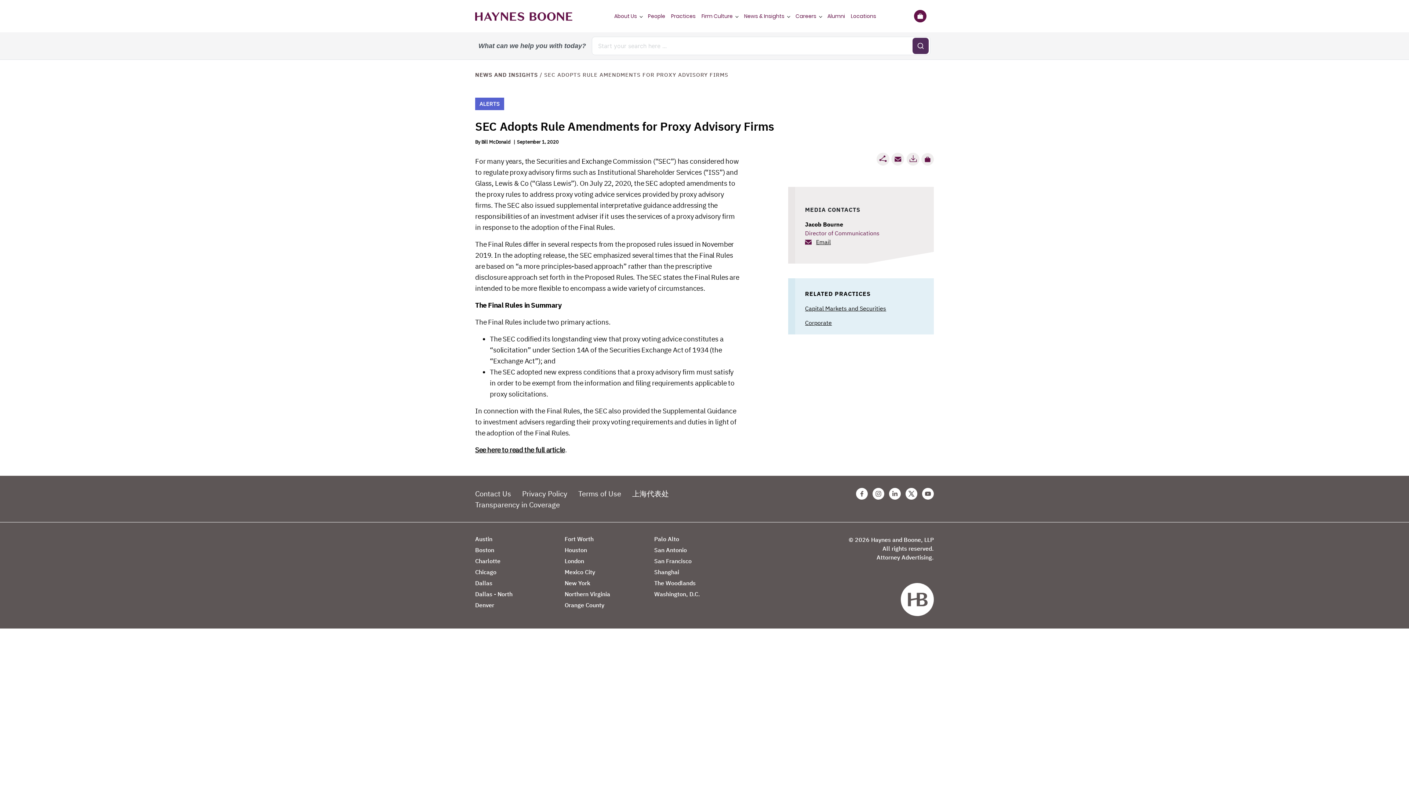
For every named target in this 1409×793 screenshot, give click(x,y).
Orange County (584, 605)
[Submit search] (921, 46)
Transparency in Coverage (517, 505)
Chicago (485, 572)
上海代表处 (650, 494)
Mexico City (580, 572)
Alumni (836, 16)
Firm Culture (717, 16)
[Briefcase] (920, 16)
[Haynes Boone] (523, 16)
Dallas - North (494, 594)
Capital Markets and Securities (845, 308)
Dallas (483, 583)
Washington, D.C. (677, 594)
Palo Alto (666, 539)
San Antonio (670, 550)
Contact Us (493, 494)
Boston (484, 550)
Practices (683, 16)
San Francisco (673, 561)
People (656, 16)
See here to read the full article (520, 449)
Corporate (818, 322)
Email (823, 242)
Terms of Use (599, 494)
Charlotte (487, 561)
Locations (863, 16)
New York (577, 583)
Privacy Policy (544, 494)
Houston (576, 550)
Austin (483, 539)
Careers (805, 16)
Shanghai (666, 572)
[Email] (897, 159)
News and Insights (506, 74)
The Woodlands (675, 583)
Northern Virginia (587, 594)
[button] (927, 159)
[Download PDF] (913, 159)
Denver (484, 605)
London (574, 561)
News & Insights (764, 16)
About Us (625, 16)
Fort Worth (579, 539)
